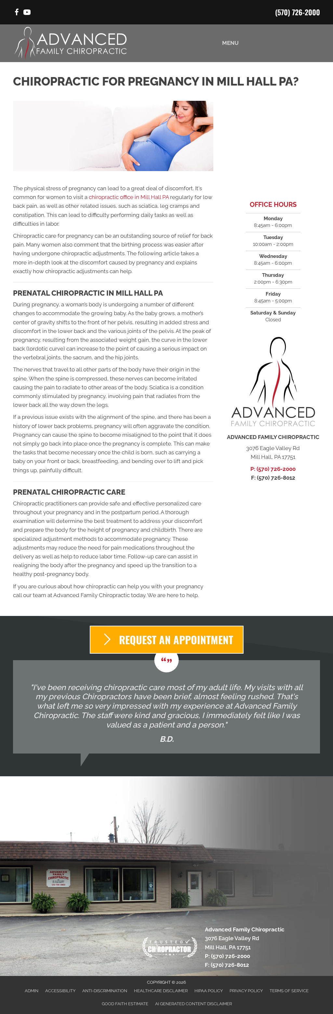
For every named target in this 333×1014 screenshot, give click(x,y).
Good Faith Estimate (125, 1003)
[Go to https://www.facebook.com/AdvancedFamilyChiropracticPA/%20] (16, 13)
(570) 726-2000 (297, 12)
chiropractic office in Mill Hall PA (129, 197)
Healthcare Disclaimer (161, 990)
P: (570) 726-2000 (273, 469)
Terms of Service (289, 990)
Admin (31, 990)
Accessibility (60, 990)
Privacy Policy (246, 990)
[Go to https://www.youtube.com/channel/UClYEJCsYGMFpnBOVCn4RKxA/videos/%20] (27, 13)
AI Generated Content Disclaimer (193, 1003)
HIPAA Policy (208, 990)
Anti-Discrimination (104, 990)
